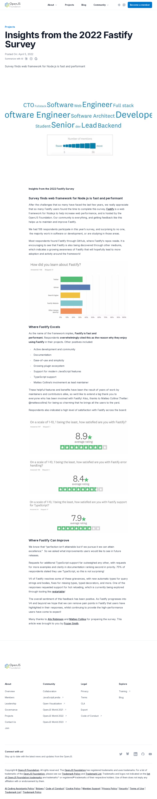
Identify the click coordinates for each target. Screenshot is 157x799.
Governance (11, 709)
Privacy (84, 691)
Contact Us (10, 722)
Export (84, 709)
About (51, 5)
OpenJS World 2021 (53, 709)
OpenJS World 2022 (53, 716)
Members (9, 697)
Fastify (110, 209)
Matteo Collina (77, 619)
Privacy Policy (109, 788)
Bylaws (40, 788)
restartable (58, 591)
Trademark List (93, 773)
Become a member (140, 5)
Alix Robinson (55, 619)
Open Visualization (52, 703)
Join (7, 728)
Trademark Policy (71, 773)
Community (100, 5)
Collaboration (49, 691)
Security (123, 788)
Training (123, 691)
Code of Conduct (90, 716)
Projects (69, 5)
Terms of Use (137, 788)
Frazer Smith (71, 623)
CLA (83, 703)
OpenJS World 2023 (53, 722)
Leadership (10, 703)
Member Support (91, 788)
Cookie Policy (73, 788)
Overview (10, 691)
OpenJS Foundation (28, 770)
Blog (83, 5)
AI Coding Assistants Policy (19, 788)
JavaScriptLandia (51, 697)
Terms (84, 697)
